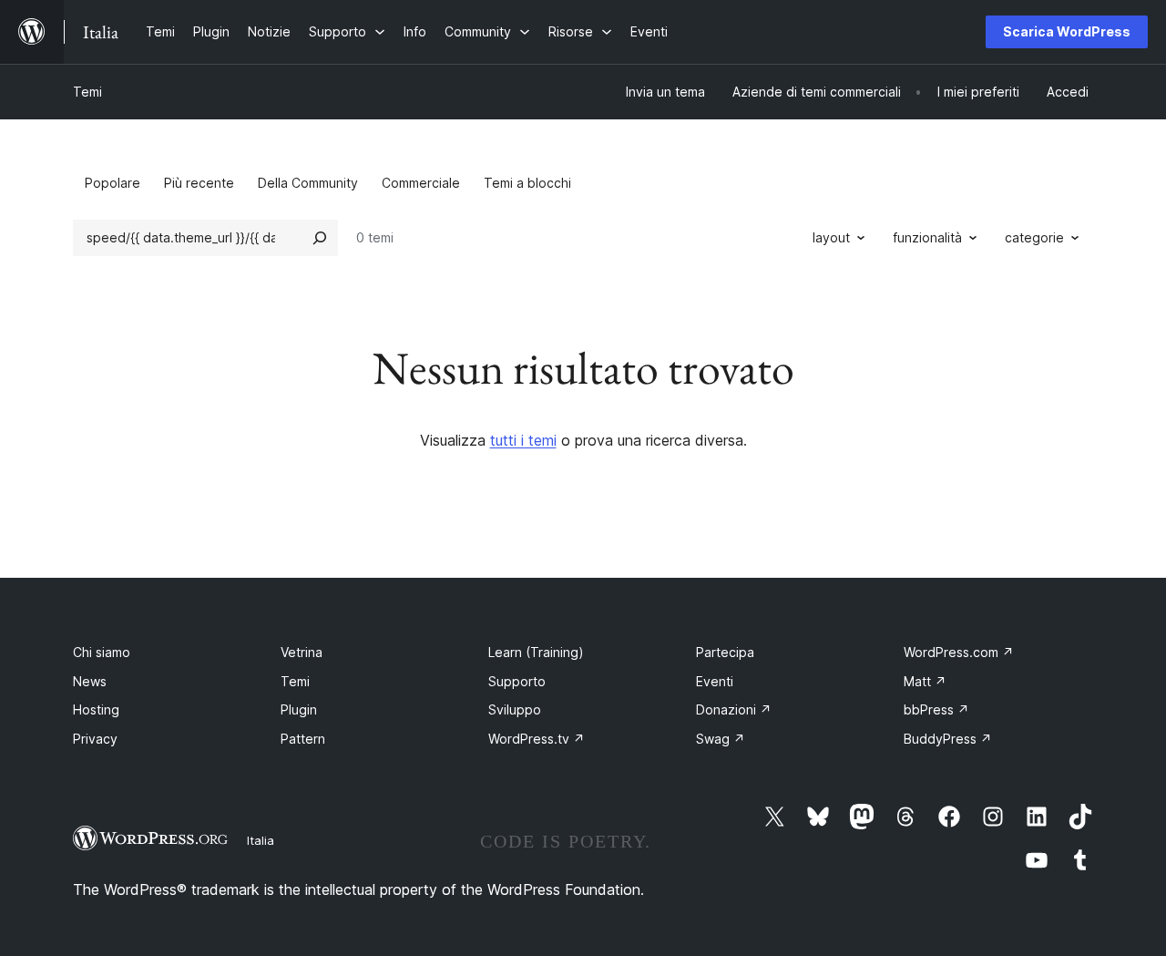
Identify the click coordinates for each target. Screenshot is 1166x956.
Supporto (517, 681)
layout (831, 237)
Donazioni (734, 709)
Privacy (95, 738)
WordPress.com (959, 652)
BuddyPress (948, 738)
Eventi (714, 681)
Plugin (299, 709)
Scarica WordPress (1066, 31)
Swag (720, 738)
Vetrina (301, 652)
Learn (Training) (536, 652)
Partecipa (725, 652)
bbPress (936, 709)
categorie (1034, 237)
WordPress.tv (536, 738)
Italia (260, 840)
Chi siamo (101, 652)
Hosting (96, 709)
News (90, 681)
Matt (925, 681)
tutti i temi (523, 440)
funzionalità (927, 237)
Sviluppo (514, 709)
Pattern (303, 738)
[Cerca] (320, 238)
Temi (87, 91)
